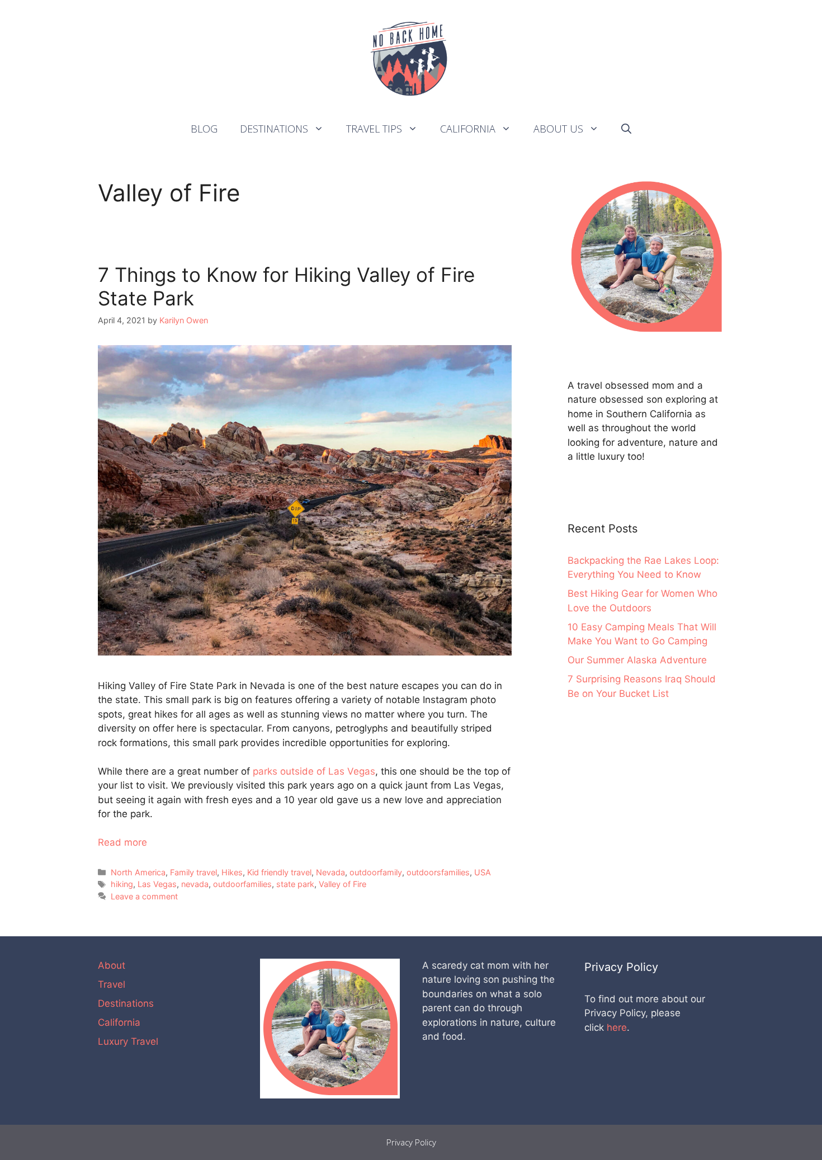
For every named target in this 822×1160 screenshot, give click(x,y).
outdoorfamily (375, 872)
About (111, 965)
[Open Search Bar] (626, 128)
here (617, 1027)
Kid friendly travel (279, 872)
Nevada (330, 872)
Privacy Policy (411, 1142)
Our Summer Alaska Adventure (637, 660)
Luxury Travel (128, 1041)
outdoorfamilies (242, 884)
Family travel (193, 872)
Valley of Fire (342, 884)
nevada (195, 884)
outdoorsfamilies (438, 872)
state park (295, 884)
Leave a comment (144, 896)
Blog (204, 128)
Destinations (274, 128)
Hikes (232, 872)
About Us (558, 128)
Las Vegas (157, 884)
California (467, 128)
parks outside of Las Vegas (314, 771)
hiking (122, 884)
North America (138, 872)
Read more (122, 842)
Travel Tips (374, 128)
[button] (321, 128)
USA (482, 872)
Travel (111, 984)
